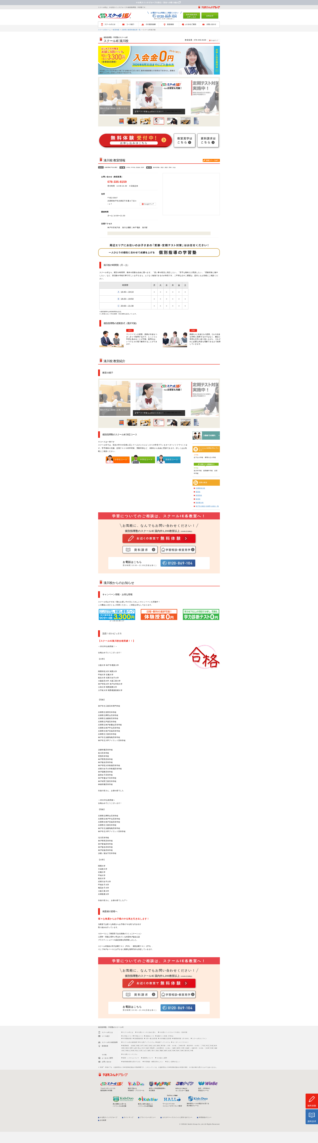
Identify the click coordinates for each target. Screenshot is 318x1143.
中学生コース (138, 1036)
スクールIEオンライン (199, 1038)
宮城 (150, 1045)
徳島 (149, 1050)
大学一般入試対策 (151, 1038)
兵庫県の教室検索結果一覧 (131, 30)
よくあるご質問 (190, 24)
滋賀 (215, 1048)
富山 (139, 1048)
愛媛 (161, 1050)
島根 (132, 1050)
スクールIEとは (109, 24)
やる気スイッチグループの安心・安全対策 (173, 1032)
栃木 (215, 1045)
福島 (158, 1045)
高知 (157, 1050)
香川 (153, 1050)
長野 (131, 1048)
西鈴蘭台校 (200, 502)
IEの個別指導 (149, 24)
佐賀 (169, 1050)
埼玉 (207, 1045)
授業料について (148, 1058)
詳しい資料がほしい (173, 1061)
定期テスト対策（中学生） (165, 1036)
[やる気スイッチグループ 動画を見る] (209, 7)
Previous (101, 96)
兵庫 (207, 1048)
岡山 (136, 1050)
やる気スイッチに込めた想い (146, 1032)
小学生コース (127, 1036)
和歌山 (128, 1050)
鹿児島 (187, 1050)
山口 (144, 1050)
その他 (174, 1045)
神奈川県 (182, 1045)
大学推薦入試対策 (165, 1038)
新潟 (127, 1048)
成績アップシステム (163, 1042)
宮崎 (181, 1050)
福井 (147, 1048)
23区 (168, 1045)
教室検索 (170, 24)
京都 (211, 1048)
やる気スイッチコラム (130, 1054)
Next (217, 96)
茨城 (211, 1045)
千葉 (203, 1045)
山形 (154, 1045)
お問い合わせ (210, 24)
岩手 (141, 1045)
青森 (137, 1045)
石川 (143, 1048)
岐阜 (174, 1048)
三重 (182, 1048)
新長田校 (199, 495)
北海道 (133, 1045)
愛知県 (152, 1048)
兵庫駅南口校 (200, 488)
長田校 (198, 492)
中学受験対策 (127, 1038)
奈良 (122, 1050)
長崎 (173, 1050)
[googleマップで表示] (213, 40)
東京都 (163, 1045)
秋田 (146, 1045)
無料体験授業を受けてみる (131, 1061)
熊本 (177, 1050)
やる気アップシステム (147, 1042)
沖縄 (191, 1050)
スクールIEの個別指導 (130, 1042)
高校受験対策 (138, 1038)
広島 (140, 1050)
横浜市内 (190, 1045)
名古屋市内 (160, 1048)
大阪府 (187, 1048)
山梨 (135, 1048)
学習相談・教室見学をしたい (153, 1061)
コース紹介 (129, 24)
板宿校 (198, 499)
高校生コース (150, 1036)
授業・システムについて (131, 1058)
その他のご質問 (162, 1058)
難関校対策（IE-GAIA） (182, 1038)
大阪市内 (194, 1048)
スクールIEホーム (104, 30)
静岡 (178, 1048)
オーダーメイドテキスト (181, 1042)
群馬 (122, 1048)
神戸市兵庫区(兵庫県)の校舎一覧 (207, 506)
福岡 (165, 1050)
